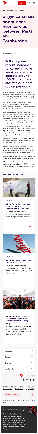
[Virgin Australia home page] (5, 3)
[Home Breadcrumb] (4, 10)
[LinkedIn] (30, 380)
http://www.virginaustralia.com (24, 166)
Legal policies (30, 389)
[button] (22, 3)
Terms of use (31, 387)
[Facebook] (23, 380)
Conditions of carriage (10, 387)
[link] (10, 10)
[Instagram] (27, 380)
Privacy (22, 387)
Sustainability (19, 389)
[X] (34, 380)
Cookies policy (7, 389)
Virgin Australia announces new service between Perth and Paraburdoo (19, 29)
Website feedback (13, 394)
